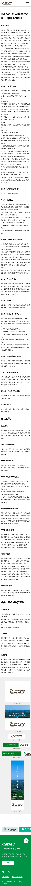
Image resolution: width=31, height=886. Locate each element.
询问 (8, 863)
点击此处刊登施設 (17, 877)
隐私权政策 (5, 877)
